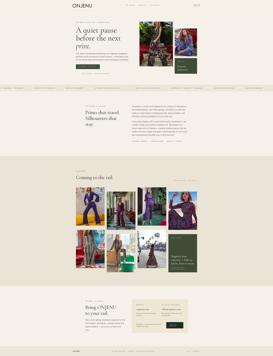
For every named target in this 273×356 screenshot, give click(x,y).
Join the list (177, 268)
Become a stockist (88, 66)
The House (130, 5)
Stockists (155, 5)
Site (189, 351)
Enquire (196, 5)
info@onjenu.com (171, 309)
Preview (142, 5)
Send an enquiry (173, 325)
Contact (196, 351)
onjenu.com (142, 309)
